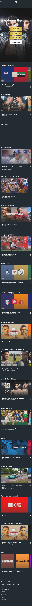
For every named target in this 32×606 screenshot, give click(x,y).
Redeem (3, 594)
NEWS (3, 592)
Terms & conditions (6, 582)
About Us (3, 597)
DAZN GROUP (5, 589)
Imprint (3, 587)
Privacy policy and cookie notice (10, 584)
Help (2, 579)
